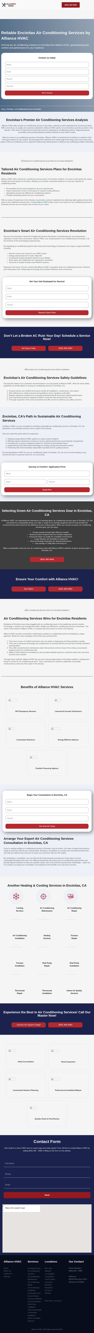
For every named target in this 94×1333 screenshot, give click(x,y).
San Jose (48, 1268)
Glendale (48, 1285)
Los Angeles (49, 1274)
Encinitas (10, 109)
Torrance (48, 1290)
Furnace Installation (35, 1299)
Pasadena (49, 1288)
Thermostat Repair (35, 1310)
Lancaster (49, 1282)
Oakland (48, 1271)
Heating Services (34, 1293)
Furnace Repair (33, 1296)
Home (3, 109)
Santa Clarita (50, 1279)
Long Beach (49, 1277)
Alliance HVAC (42, 202)
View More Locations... (54, 1301)
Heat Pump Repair (34, 1301)
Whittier (48, 1293)
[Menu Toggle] (91, 5)
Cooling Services (34, 1268)
